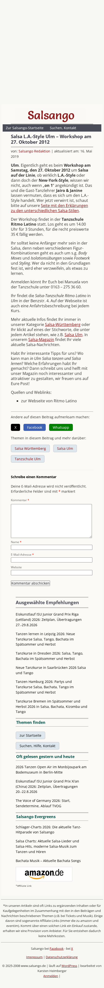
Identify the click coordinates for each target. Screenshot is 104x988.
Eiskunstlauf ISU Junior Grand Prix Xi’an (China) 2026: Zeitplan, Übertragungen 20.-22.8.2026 (47, 786)
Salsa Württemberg (30, 448)
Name (16, 542)
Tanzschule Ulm (28, 459)
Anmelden (50, 976)
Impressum (34, 957)
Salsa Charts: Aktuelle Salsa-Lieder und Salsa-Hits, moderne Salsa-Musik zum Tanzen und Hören (47, 846)
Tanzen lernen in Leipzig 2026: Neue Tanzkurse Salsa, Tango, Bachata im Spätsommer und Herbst (45, 639)
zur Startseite (30, 735)
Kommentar (20, 500)
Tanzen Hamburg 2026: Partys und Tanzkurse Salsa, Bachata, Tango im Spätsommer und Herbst (45, 687)
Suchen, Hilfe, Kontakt (37, 745)
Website (16, 567)
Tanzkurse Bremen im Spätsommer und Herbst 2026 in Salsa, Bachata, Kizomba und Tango (51, 706)
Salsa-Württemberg (63, 324)
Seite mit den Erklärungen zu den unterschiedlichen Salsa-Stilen (49, 208)
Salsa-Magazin (41, 339)
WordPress (69, 966)
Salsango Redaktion (34, 151)
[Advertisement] (52, 53)
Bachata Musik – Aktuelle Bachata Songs (48, 860)
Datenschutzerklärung (62, 957)
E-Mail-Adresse (22, 555)
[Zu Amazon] (44, 880)
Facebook (57, 948)
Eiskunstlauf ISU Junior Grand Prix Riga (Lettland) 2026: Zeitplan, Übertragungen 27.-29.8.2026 (49, 619)
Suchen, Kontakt (63, 128)
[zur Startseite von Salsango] (51, 115)
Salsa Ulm (73, 334)
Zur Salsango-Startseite (25, 128)
